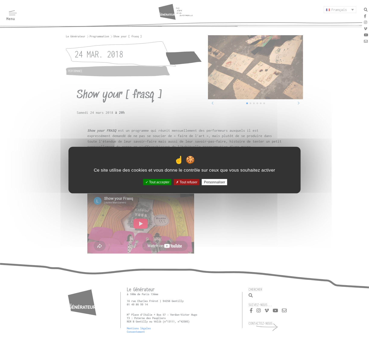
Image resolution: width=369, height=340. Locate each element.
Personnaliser (214, 182)
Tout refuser (188, 182)
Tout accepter (158, 182)
